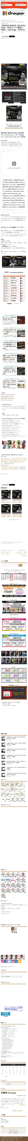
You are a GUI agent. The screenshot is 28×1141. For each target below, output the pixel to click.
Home (8, 20)
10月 (2, 542)
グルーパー (3, 1054)
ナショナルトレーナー (22, 31)
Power (4, 705)
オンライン (13, 20)
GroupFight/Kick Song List (7, 1044)
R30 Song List (5, 1050)
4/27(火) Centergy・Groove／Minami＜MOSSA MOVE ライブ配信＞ (16, 762)
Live (21, 542)
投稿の (3, 1119)
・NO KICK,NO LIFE (5, 911)
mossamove (3, 543)
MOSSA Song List (5, 1038)
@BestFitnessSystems (7, 400)
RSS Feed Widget (14, 952)
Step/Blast (14, 705)
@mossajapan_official (6, 396)
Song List (3, 1139)
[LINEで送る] (5, 36)
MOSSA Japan (5, 465)
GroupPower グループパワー (8, 1034)
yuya (8, 543)
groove (15, 542)
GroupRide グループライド (8, 1035)
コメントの (4, 1121)
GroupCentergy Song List (7, 1042)
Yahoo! (17, 908)
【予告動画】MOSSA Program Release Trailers (12, 1053)
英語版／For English (17, 1110)
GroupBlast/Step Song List (7, 1040)
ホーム (17, 1139)
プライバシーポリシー (6, 1055)
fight (13, 542)
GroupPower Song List (7, 1047)
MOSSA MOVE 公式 (14, 614)
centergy (9, 542)
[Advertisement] (12, 49)
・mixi (2, 910)
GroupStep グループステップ (8, 1036)
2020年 (5, 542)
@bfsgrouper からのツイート (8, 966)
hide (19, 542)
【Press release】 (13, 467)
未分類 (2, 32)
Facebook (4, 467)
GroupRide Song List (6, 1048)
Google (9, 908)
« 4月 (6, 1076)
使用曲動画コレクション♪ (7, 1056)
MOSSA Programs (5, 1027)
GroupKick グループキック (8, 1032)
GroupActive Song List (7, 1039)
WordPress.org (4, 1122)
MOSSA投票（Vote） (6, 1051)
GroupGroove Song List (7, 1046)
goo (13, 908)
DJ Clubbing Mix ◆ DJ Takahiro (8, 1026)
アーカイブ (3, 1084)
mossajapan (5, 209)
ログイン (3, 1118)
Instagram (5, 469)
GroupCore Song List (6, 1043)
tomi (2, 31)
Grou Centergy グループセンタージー (10, 1028)
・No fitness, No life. (6, 903)
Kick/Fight (8, 705)
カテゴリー (3, 973)
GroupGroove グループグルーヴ (9, 1031)
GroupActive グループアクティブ (9, 1030)
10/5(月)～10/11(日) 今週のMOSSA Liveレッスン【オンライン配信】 (6, 552)
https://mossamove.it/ (14, 128)
